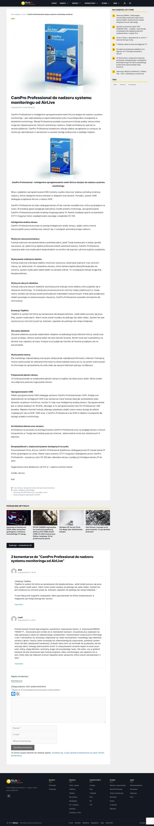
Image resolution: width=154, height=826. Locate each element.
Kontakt (78, 823)
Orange (92, 785)
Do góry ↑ (143, 823)
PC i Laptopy (74, 805)
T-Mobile (93, 793)
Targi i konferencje (116, 793)
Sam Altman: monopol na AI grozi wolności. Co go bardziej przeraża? (98, 529)
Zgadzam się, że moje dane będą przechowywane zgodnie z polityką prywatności (36, 690)
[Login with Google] (18, 694)
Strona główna (16, 14)
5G (91, 801)
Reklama (113, 809)
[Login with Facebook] (13, 694)
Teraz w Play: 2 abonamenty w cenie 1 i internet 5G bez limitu (131, 39)
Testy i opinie (74, 785)
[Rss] (9, 796)
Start (54, 3)
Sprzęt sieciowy (48, 488)
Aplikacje (133, 793)
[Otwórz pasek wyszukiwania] (130, 3)
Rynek (104, 3)
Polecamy (52, 789)
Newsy (63, 3)
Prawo (112, 801)
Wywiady (113, 797)
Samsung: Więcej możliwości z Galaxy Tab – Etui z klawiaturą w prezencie (131, 72)
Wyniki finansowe (116, 789)
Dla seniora (73, 797)
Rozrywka (133, 789)
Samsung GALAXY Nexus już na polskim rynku (30, 492)
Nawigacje (73, 801)
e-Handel (113, 805)
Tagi (102, 823)
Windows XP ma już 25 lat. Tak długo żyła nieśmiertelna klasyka (71, 529)
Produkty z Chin (75, 812)
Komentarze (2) (16, 681)
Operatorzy (90, 3)
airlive (15, 490)
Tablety (72, 793)
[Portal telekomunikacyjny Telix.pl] (15, 781)
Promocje (52, 785)
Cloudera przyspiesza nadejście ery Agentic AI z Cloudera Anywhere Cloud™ (130, 51)
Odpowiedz (19, 604)
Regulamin (95, 823)
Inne (115, 3)
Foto (131, 797)
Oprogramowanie (29, 488)
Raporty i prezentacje (118, 785)
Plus (91, 797)
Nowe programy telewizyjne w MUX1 (26, 495)
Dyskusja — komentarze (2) (20, 545)
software (22, 490)
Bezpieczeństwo (136, 785)
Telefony (72, 789)
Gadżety (72, 809)
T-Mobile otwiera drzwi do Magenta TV (131, 44)
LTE (91, 805)
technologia (30, 490)
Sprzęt (75, 3)
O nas (71, 823)
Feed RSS (109, 823)
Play (91, 789)
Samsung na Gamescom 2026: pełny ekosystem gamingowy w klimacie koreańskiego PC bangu (16, 530)
